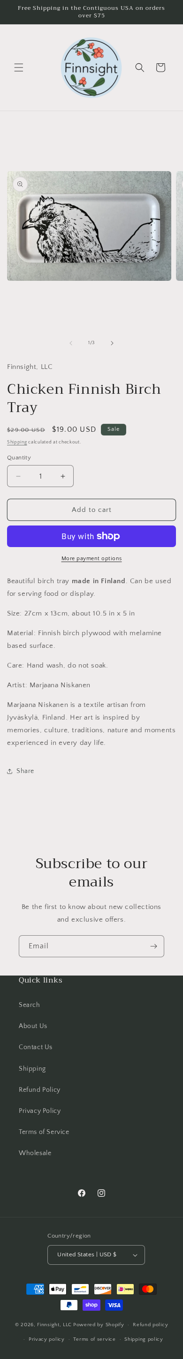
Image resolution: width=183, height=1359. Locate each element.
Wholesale (35, 1153)
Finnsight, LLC (54, 1325)
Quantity (19, 457)
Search (29, 1005)
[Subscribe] (153, 946)
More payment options (91, 559)
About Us (33, 1026)
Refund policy (150, 1325)
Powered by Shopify (98, 1325)
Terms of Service (44, 1132)
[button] (18, 67)
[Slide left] (71, 343)
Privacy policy (47, 1339)
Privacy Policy (40, 1111)
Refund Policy (40, 1090)
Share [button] (25, 771)
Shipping (17, 442)
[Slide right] (112, 343)
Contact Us (36, 1047)
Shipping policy (143, 1339)
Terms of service (94, 1339)
